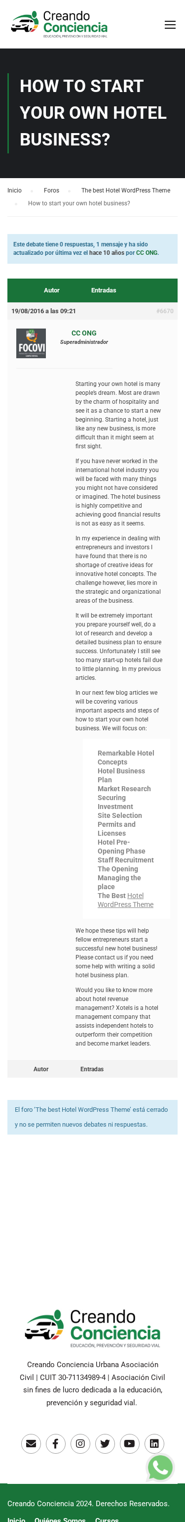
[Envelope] (31, 1444)
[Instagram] (80, 1444)
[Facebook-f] (56, 1444)
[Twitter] (105, 1444)
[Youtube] (130, 1444)
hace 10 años (106, 252)
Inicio (14, 190)
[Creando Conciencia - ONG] (59, 29)
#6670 (165, 311)
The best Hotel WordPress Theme (125, 190)
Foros (51, 190)
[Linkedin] (154, 1444)
